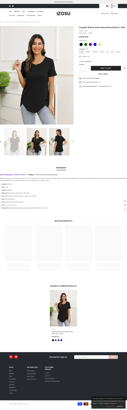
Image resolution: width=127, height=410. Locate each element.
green (56, 340)
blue (61, 340)
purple (58, 340)
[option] (37, 75)
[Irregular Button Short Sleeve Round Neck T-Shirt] (63, 308)
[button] (73, 141)
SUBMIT (113, 357)
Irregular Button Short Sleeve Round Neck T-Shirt (62, 333)
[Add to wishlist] (124, 68)
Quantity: (82, 64)
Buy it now (103, 74)
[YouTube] (12, 6)
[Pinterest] (10, 6)
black (53, 340)
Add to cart (106, 68)
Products (8, 22)
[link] (115, 6)
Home (1, 22)
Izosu (86, 31)
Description (61, 167)
